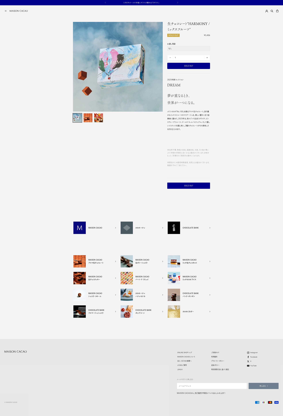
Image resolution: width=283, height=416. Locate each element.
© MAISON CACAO (10, 402)
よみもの (180, 369)
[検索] (272, 11)
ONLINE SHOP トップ (184, 352)
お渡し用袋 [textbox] (171, 44)
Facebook (253, 357)
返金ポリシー (215, 365)
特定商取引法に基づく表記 (220, 369)
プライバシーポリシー (217, 361)
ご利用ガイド (215, 352)
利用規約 (214, 357)
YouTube (253, 365)
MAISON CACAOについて (186, 357)
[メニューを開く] (5, 11)
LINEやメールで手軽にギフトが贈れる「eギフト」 (141, 2)
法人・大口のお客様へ (184, 361)
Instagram (254, 352)
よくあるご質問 (182, 365)
